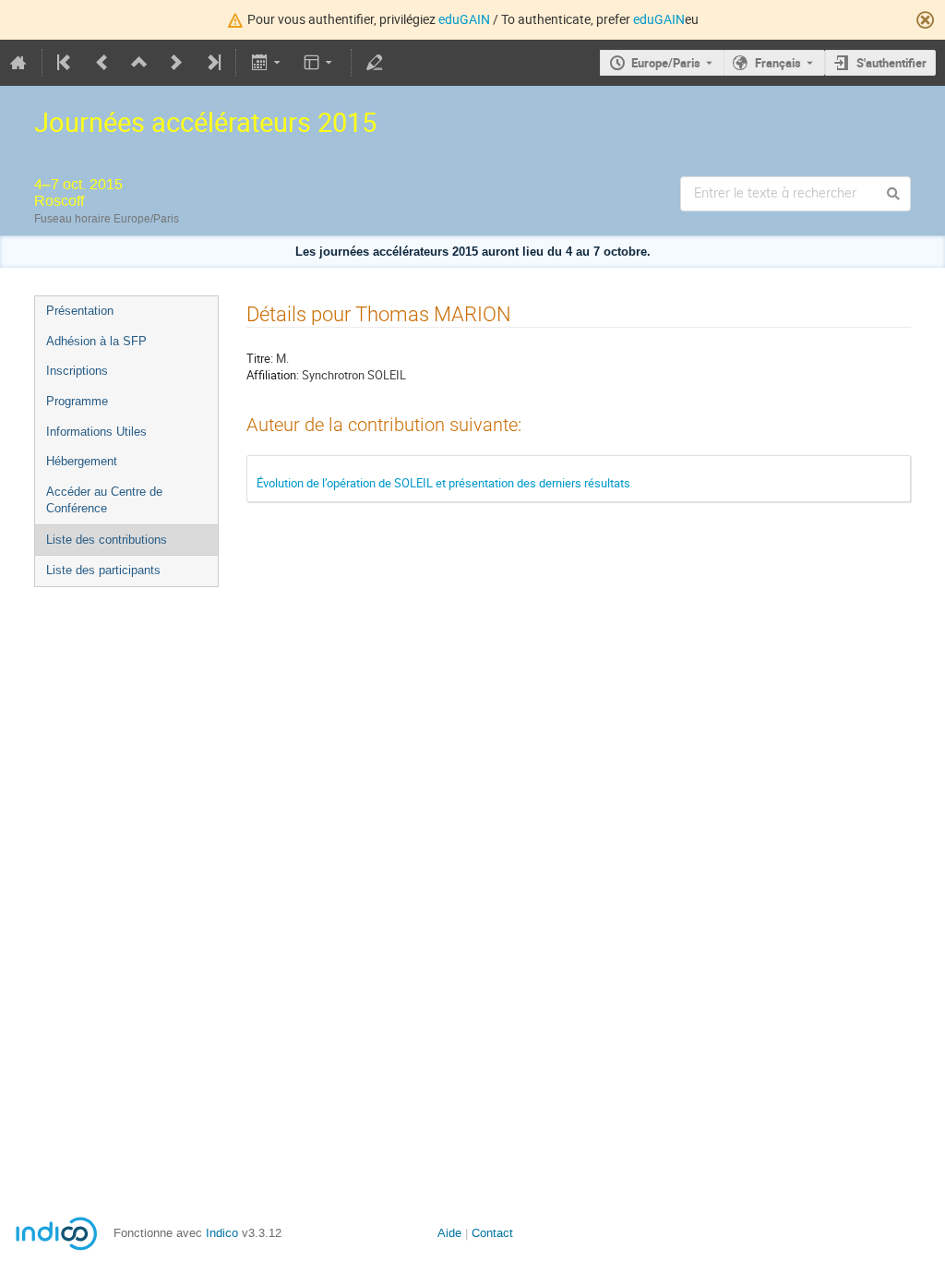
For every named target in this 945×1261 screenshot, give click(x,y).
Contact (492, 1233)
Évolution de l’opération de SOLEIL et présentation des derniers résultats (443, 482)
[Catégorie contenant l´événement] (139, 63)
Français (778, 62)
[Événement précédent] (102, 63)
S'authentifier (891, 62)
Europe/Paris (665, 62)
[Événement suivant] (176, 63)
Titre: (259, 358)
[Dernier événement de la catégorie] (212, 63)
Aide (449, 1233)
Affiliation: (272, 374)
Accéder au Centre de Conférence (104, 500)
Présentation (80, 311)
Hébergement (81, 461)
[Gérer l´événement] (374, 63)
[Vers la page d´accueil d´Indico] (18, 63)
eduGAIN (464, 19)
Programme (77, 401)
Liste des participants (103, 570)
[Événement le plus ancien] (65, 63)
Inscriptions (77, 371)
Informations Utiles (96, 431)
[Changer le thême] (319, 63)
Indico (222, 1233)
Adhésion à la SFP (96, 341)
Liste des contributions (106, 539)
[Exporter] (267, 63)
